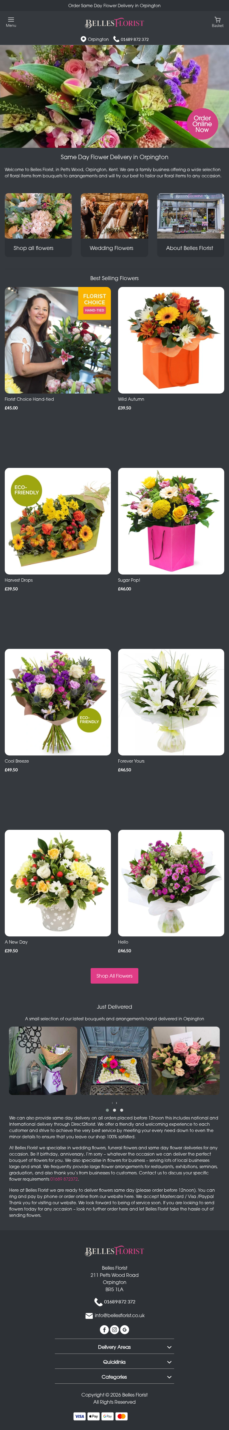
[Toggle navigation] (11, 22)
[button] (107, 1110)
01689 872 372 (135, 39)
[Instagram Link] (115, 1329)
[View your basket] (218, 21)
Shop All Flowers (114, 976)
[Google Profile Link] (124, 1329)
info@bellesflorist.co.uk (120, 1315)
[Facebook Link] (105, 1329)
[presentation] (112, 1102)
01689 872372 (64, 1179)
